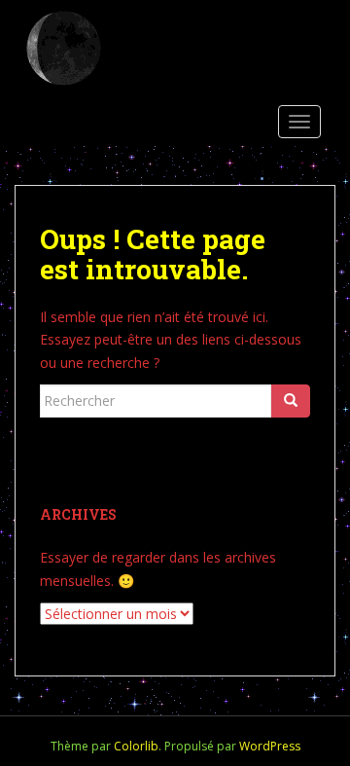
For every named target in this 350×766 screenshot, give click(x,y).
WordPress (269, 746)
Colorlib (136, 746)
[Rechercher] (290, 401)
